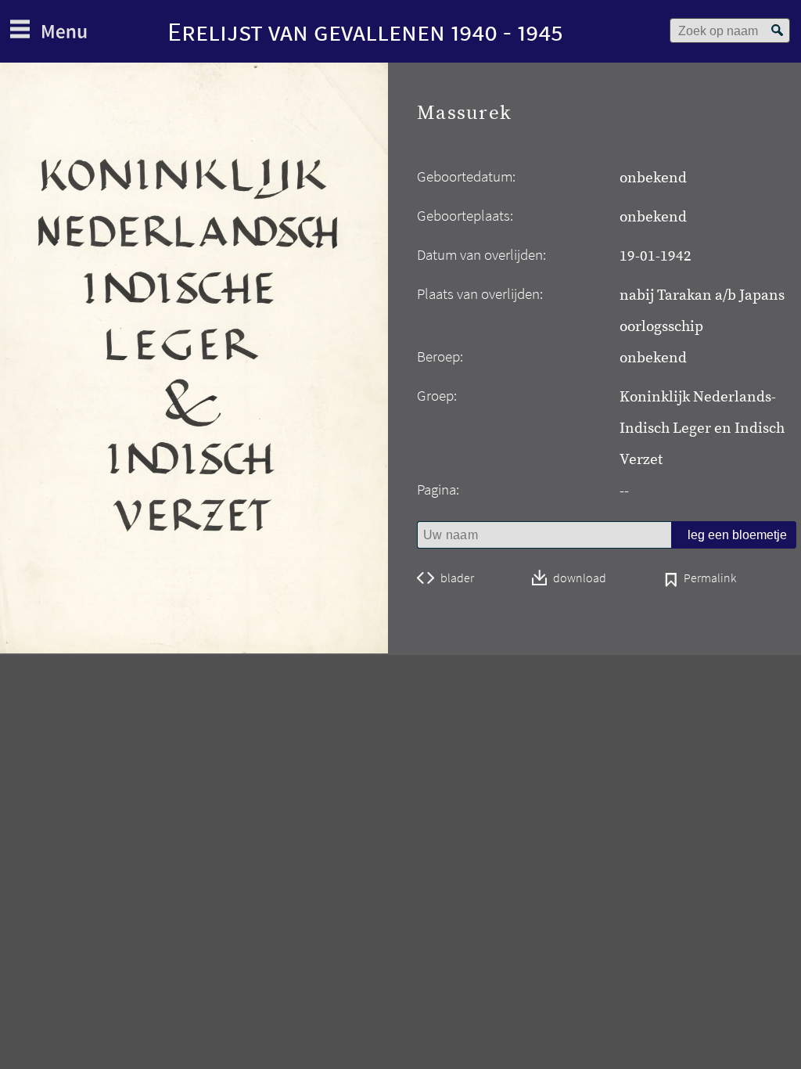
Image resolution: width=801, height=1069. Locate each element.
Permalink (710, 579)
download (579, 578)
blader (457, 578)
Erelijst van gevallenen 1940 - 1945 (365, 31)
